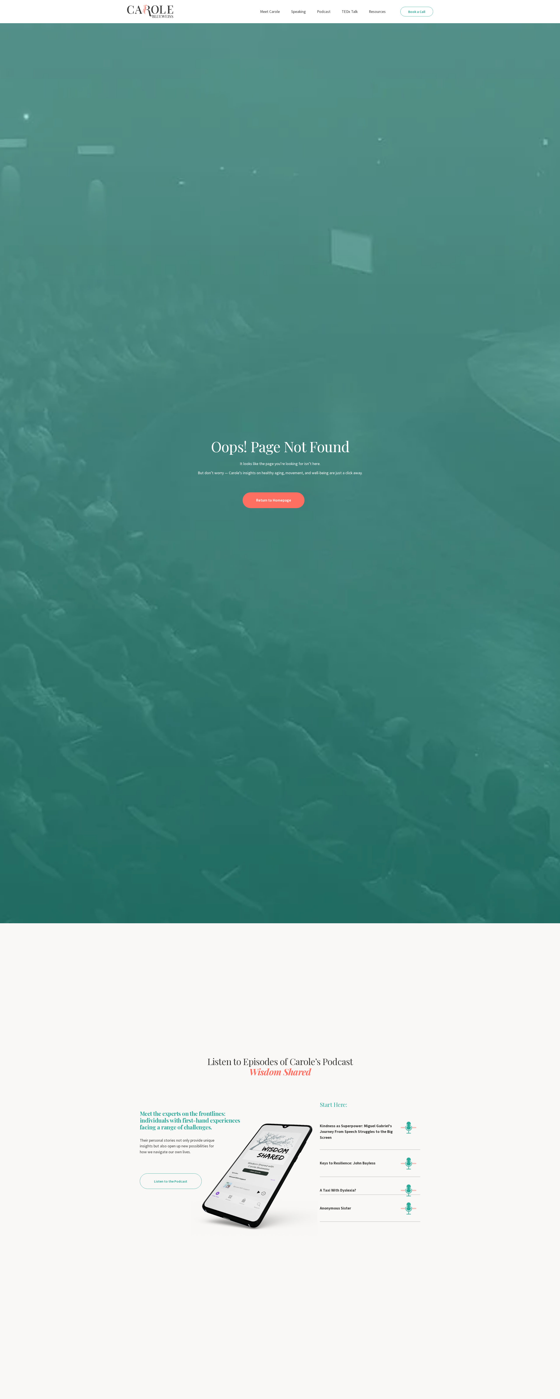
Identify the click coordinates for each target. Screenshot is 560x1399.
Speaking (298, 11)
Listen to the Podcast (170, 1181)
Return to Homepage (273, 500)
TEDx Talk (350, 11)
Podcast (324, 11)
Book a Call (416, 11)
